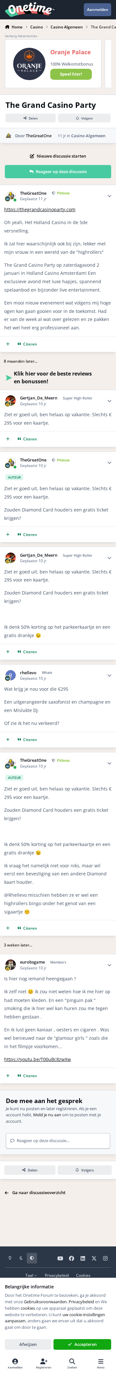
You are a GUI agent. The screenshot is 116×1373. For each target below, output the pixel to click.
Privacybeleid (57, 1275)
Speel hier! (71, 74)
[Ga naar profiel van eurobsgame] (10, 964)
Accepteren (85, 1344)
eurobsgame (32, 962)
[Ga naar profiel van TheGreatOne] (8, 135)
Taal (29, 1275)
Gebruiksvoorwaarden (45, 1302)
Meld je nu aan (47, 1115)
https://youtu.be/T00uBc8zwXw (37, 1059)
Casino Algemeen (88, 136)
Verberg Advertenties (21, 36)
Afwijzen (28, 1344)
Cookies (83, 1275)
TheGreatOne (39, 136)
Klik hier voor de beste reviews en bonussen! (53, 377)
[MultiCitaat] (8, 344)
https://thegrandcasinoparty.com (39, 209)
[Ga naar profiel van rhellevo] (10, 675)
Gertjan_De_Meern (38, 398)
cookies (28, 1308)
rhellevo (28, 673)
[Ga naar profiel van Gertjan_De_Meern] (10, 400)
